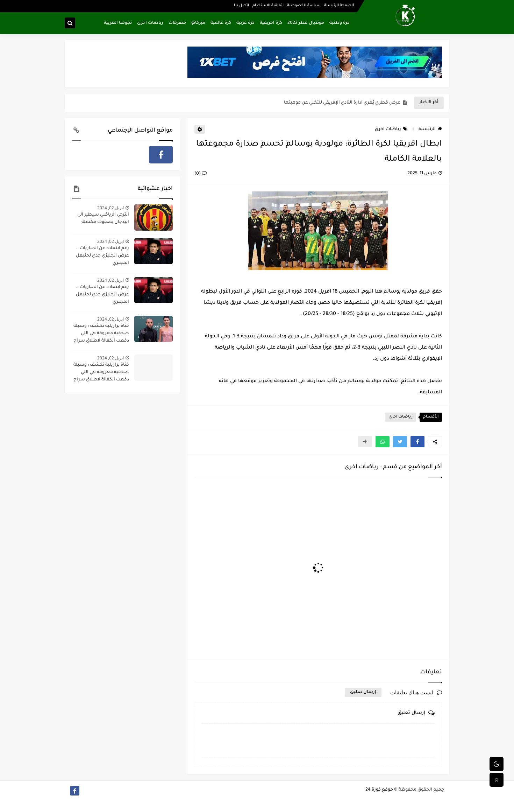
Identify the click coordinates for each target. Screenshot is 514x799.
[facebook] (161, 154)
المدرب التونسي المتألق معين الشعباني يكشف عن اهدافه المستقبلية (329, 102)
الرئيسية (427, 129)
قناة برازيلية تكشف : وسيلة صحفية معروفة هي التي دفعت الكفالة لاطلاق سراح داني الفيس (101, 334)
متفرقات (177, 23)
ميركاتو (198, 23)
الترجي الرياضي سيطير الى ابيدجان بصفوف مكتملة (103, 218)
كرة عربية (245, 23)
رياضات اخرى (150, 23)
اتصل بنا (241, 5)
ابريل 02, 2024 (110, 208)
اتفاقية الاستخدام (268, 5)
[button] (417, 441)
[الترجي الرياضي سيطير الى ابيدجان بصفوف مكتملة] (153, 217)
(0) (198, 173)
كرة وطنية (339, 23)
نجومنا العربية (118, 23)
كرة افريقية (271, 23)
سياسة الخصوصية (304, 5)
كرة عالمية (220, 23)
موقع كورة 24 (379, 789)
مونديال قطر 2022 (305, 23)
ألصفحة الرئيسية (339, 5)
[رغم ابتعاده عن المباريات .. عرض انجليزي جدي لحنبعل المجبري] (153, 251)
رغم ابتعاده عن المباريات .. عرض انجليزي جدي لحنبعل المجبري (102, 256)
